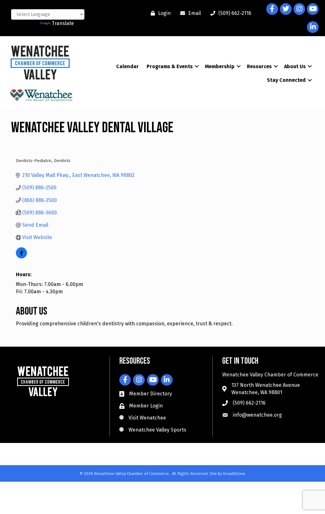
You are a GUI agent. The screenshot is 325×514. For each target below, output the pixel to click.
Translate (63, 23)
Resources (259, 66)
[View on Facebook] (21, 257)
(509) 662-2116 (249, 403)
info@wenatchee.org (257, 415)
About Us (295, 66)
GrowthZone (234, 473)
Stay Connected (286, 80)
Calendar (127, 66)
